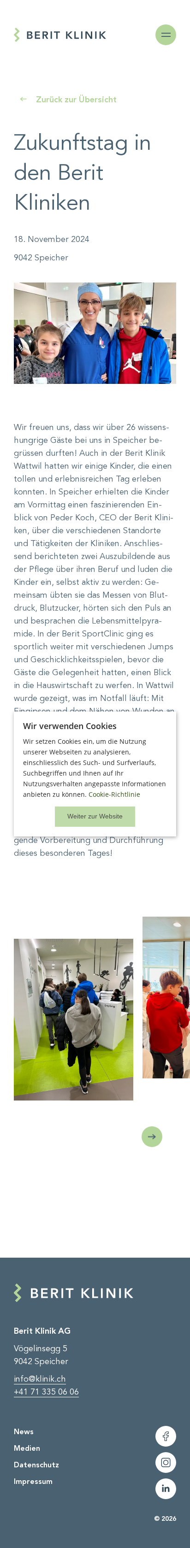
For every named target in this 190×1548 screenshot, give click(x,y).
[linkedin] (165, 1488)
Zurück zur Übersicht (76, 99)
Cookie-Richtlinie (114, 794)
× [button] (95, 816)
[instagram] (165, 1462)
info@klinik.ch (40, 1379)
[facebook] (165, 1436)
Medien (27, 1448)
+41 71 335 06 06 (46, 1392)
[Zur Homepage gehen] (60, 35)
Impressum (33, 1481)
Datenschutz (36, 1464)
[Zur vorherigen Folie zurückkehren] (152, 1136)
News (24, 1431)
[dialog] (95, 774)
